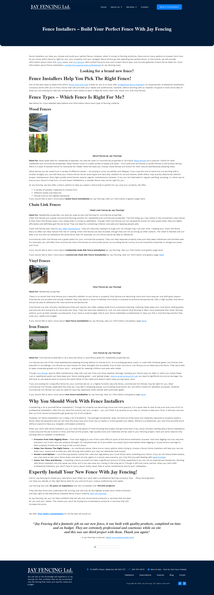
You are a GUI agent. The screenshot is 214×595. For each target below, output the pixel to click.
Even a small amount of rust (124, 376)
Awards (160, 575)
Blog (172, 575)
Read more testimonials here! (120, 537)
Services (130, 7)
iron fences (78, 62)
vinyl (59, 62)
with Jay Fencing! (98, 493)
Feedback (129, 575)
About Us (115, 7)
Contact (144, 7)
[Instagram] (184, 583)
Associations (145, 575)
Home (103, 7)
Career (182, 575)
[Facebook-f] (180, 583)
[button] (116, 7)
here (161, 255)
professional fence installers (131, 84)
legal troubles (159, 457)
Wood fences (140, 160)
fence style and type (78, 84)
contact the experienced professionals (83, 65)
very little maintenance (69, 228)
